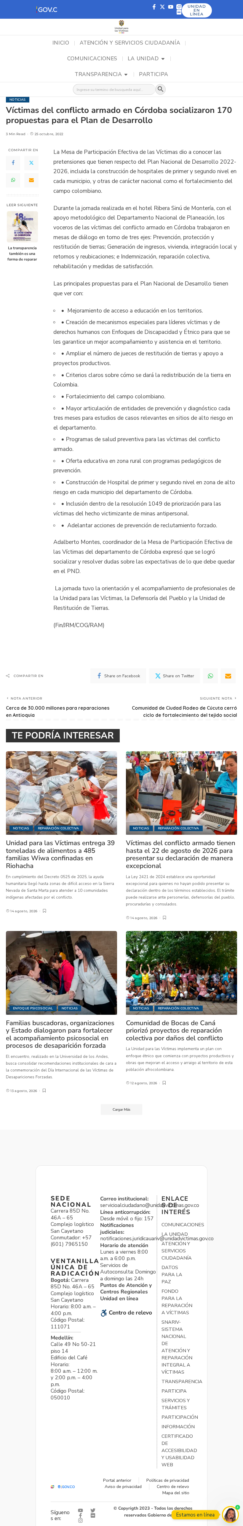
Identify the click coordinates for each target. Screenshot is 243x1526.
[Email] (31, 180)
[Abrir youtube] (82, 1510)
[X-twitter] (162, 7)
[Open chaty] (230, 1514)
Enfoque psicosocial (33, 1008)
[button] (47, 9)
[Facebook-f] (154, 7)
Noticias (17, 99)
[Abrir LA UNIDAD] (163, 58)
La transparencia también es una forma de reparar (22, 253)
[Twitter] (31, 163)
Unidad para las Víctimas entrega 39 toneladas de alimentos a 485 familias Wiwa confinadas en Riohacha (60, 854)
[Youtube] (170, 7)
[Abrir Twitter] (94, 1510)
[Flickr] (179, 12)
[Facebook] (13, 163)
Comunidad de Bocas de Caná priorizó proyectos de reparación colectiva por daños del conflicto (174, 1030)
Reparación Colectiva (58, 828)
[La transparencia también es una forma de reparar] (22, 226)
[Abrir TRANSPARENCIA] (126, 74)
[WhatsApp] (13, 180)
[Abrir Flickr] (94, 1515)
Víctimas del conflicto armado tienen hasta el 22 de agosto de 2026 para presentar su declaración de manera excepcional (180, 854)
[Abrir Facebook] (82, 1515)
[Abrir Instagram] (82, 1520)
